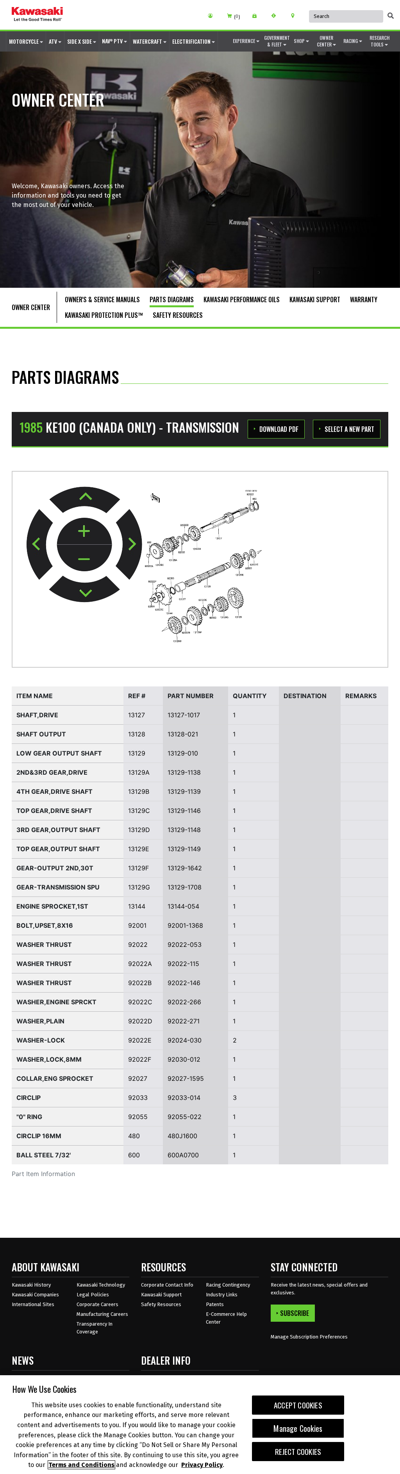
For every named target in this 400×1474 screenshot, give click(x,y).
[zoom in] (84, 531)
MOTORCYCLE (24, 41)
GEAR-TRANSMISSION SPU (58, 887)
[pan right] (128, 544)
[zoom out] (84, 558)
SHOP (300, 40)
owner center (325, 41)
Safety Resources (161, 1304)
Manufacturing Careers (102, 1314)
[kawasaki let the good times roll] (37, 15)
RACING (351, 40)
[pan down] (84, 589)
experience (244, 40)
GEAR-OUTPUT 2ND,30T (54, 868)
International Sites (33, 1304)
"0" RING (29, 1117)
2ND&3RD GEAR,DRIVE (52, 772)
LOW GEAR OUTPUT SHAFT (59, 753)
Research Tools (379, 41)
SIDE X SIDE (80, 41)
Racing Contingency (228, 1285)
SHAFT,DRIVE (37, 715)
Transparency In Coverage (94, 1328)
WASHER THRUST (44, 944)
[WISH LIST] (257, 15)
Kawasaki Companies (35, 1295)
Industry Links (222, 1295)
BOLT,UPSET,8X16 (44, 925)
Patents (215, 1304)
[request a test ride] (276, 15)
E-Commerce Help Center (226, 1318)
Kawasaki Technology (101, 1285)
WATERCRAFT (148, 41)
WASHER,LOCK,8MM (49, 1059)
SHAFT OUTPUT (41, 734)
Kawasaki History (31, 1285)
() (237, 16)
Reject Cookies (298, 1451)
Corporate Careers (97, 1304)
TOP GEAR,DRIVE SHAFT (54, 811)
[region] (200, 1424)
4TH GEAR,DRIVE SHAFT (54, 791)
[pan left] (39, 544)
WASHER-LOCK (40, 1040)
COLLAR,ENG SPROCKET (54, 1078)
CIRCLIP (28, 1097)
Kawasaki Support (161, 1295)
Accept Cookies (298, 1405)
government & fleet (277, 41)
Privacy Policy (202, 1465)
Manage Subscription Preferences (309, 1337)
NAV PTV (113, 41)
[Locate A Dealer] (295, 15)
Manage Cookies (297, 1428)
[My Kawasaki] (213, 15)
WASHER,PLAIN (40, 1021)
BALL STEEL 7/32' (43, 1155)
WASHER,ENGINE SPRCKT (56, 1002)
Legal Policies (93, 1295)
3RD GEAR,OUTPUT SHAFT (58, 830)
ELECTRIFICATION (192, 41)
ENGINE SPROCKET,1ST (52, 906)
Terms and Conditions (81, 1465)
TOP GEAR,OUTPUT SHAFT (58, 849)
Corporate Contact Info (167, 1285)
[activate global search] (390, 16)
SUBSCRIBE (294, 1313)
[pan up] (84, 500)
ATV (53, 41)
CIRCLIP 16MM (38, 1136)
